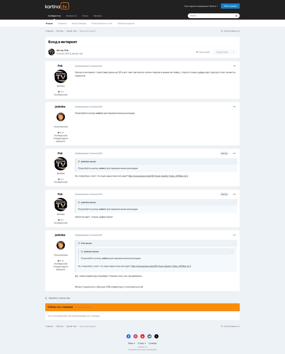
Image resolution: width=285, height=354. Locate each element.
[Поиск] (236, 15)
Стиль (141, 343)
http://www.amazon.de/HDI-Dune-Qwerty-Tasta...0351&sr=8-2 (158, 176)
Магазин (98, 16)
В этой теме (224, 16)
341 (62, 91)
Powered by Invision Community (142, 350)
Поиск (85, 16)
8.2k (62, 132)
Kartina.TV (142, 347)
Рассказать (204, 52)
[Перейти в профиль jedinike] (60, 117)
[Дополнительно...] (234, 66)
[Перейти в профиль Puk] (51, 52)
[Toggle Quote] (79, 161)
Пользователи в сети (101, 23)
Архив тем (77, 53)
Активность (71, 16)
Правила (62, 23)
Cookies (153, 343)
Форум (49, 23)
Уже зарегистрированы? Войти (200, 6)
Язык (131, 343)
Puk (66, 50)
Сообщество (54, 16)
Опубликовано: (88, 66)
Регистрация (230, 6)
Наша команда (79, 23)
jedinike (60, 106)
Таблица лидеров (125, 23)
